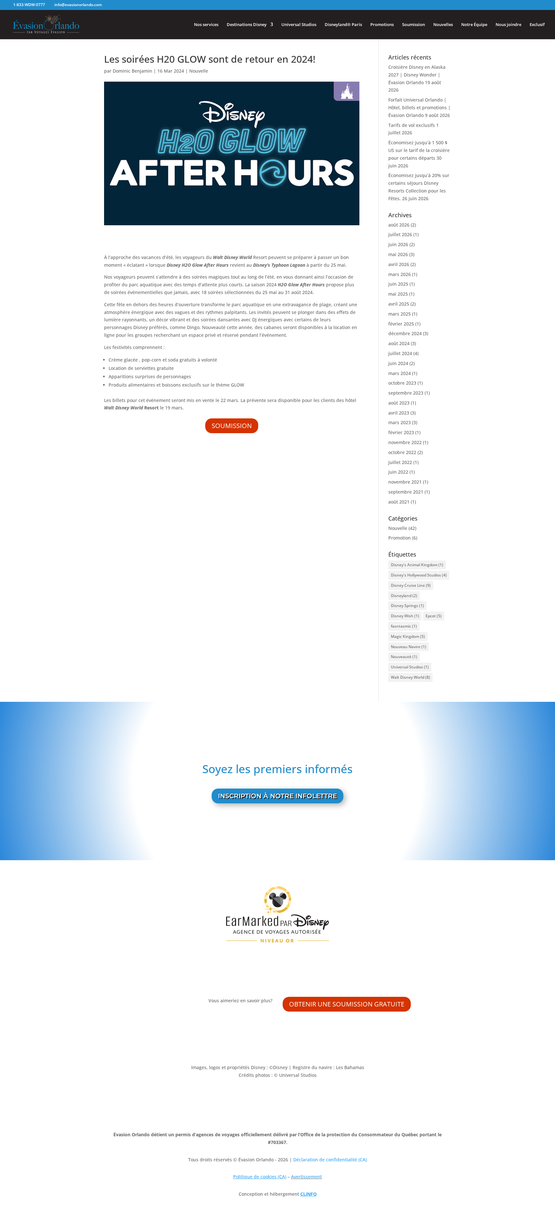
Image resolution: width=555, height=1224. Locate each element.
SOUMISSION (232, 425)
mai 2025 (398, 294)
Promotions (382, 24)
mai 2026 (398, 254)
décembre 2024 (405, 333)
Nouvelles (443, 24)
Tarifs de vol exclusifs (411, 125)
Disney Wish (405, 616)
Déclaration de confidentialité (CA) (330, 1160)
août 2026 (399, 225)
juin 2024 (398, 363)
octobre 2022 (402, 452)
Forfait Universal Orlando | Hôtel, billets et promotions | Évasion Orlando (419, 107)
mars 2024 (399, 373)
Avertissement (306, 1177)
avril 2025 (398, 304)
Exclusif (537, 24)
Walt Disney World (410, 677)
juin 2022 (398, 472)
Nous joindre (508, 24)
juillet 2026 (400, 234)
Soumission (413, 24)
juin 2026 (398, 244)
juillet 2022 (400, 462)
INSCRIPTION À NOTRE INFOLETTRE (277, 796)
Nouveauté (404, 656)
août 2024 (399, 343)
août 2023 (399, 403)
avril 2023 (398, 413)
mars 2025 (399, 314)
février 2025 (401, 324)
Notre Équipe (474, 24)
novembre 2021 (405, 482)
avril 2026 (398, 264)
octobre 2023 (402, 383)
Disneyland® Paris (343, 24)
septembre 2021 (405, 492)
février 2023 (401, 432)
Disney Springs (407, 605)
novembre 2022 (405, 442)
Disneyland (404, 595)
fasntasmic (404, 626)
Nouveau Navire (408, 646)
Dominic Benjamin (132, 71)
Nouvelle (198, 71)
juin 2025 (398, 284)
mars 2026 (399, 274)
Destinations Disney (247, 24)
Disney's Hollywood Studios (419, 575)
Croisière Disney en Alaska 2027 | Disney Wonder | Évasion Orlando (416, 74)
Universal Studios (298, 24)
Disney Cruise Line (411, 585)
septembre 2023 (405, 393)
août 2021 (399, 502)
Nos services (206, 24)
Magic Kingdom (408, 636)
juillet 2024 (400, 353)
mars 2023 (399, 422)
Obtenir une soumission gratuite (346, 1004)
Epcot (434, 616)
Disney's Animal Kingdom (417, 564)
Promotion (399, 538)
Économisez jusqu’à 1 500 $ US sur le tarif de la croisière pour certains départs (419, 150)
